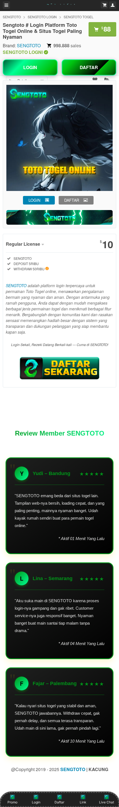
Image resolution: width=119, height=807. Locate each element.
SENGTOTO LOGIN (42, 16)
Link (83, 802)
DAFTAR (89, 67)
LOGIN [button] (34, 200)
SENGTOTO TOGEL (79, 16)
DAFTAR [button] (71, 200)
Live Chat (106, 802)
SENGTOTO (12, 16)
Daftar (59, 802)
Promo (12, 802)
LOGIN (30, 67)
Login (36, 802)
